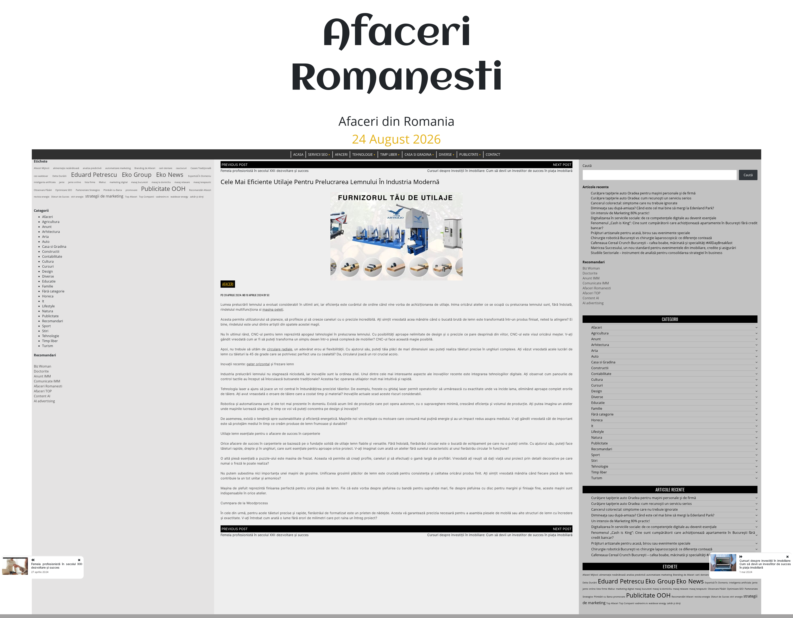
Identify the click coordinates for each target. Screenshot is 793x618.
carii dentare (165, 168)
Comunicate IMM (47, 381)
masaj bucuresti (139, 182)
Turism (47, 346)
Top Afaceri (131, 196)
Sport (46, 326)
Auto (46, 241)
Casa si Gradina (418, 154)
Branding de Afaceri (144, 168)
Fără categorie (53, 291)
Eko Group (137, 174)
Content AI (42, 396)
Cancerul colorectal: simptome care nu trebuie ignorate (634, 203)
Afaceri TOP (43, 391)
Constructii (50, 251)
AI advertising (44, 401)
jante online (74, 182)
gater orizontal (258, 364)
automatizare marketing (118, 168)
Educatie (49, 281)
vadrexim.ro (162, 196)
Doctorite (41, 371)
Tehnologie (362, 154)
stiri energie (77, 196)
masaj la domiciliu (161, 182)
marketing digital (119, 182)
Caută (587, 165)
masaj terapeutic (202, 182)
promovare (131, 190)
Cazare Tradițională (201, 168)
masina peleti (272, 309)
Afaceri (341, 154)
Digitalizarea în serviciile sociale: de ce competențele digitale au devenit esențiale (653, 218)
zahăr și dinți (197, 196)
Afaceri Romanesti (48, 386)
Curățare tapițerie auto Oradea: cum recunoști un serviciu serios (641, 198)
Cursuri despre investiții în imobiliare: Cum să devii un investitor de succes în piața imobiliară (499, 171)
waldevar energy (179, 196)
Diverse (445, 154)
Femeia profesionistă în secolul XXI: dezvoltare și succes (265, 171)
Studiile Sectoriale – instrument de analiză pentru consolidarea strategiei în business (656, 252)
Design (47, 271)
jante (61, 182)
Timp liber (388, 154)
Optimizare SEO (63, 190)
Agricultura (50, 221)
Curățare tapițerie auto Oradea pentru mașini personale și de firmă (643, 193)
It (43, 301)
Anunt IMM (42, 376)
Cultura (48, 261)
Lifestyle (48, 306)
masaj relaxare (182, 182)
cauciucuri (181, 168)
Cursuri (48, 266)
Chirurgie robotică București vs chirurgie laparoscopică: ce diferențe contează (651, 238)
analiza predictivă (92, 168)
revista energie (41, 196)
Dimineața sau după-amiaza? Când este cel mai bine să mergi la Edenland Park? (652, 208)
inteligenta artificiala (45, 182)
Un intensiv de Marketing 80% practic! (620, 213)
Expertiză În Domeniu (199, 176)
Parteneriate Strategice (88, 190)
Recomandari (52, 321)
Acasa (298, 154)
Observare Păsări (43, 190)
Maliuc (102, 182)
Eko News (169, 174)
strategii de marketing (104, 196)
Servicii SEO (318, 154)
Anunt (47, 226)
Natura (47, 311)
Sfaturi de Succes (60, 196)
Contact (493, 154)
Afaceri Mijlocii (41, 168)
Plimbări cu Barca (112, 190)
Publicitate (468, 154)
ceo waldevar (41, 176)
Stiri (45, 331)
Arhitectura (51, 231)
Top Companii (146, 196)
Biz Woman (42, 366)
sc (268, 295)
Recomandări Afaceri (200, 190)
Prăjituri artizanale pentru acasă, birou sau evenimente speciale (640, 233)
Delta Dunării (59, 176)
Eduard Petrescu (94, 174)
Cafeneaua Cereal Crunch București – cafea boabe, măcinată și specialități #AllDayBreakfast (661, 243)
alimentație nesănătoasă (66, 168)
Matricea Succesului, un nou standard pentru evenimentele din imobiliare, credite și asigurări (663, 248)
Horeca (47, 296)
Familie (47, 286)
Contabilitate (52, 256)
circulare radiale (279, 349)
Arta (45, 236)
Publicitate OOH (163, 188)
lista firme (90, 182)
